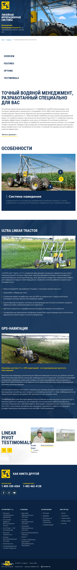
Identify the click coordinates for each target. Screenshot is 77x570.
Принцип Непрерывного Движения (8, 515)
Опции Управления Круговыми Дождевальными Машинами (28, 542)
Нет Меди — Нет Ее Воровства (9, 529)
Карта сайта (33, 563)
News (63, 513)
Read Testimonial (47, 445)
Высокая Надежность (7, 534)
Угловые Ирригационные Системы (27, 521)
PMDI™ (24, 537)
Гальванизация (48, 525)
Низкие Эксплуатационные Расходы (10, 539)
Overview (9, 56)
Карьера (46, 516)
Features (9, 63)
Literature (64, 516)
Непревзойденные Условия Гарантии (10, 547)
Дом (3, 39)
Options (8, 70)
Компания (46, 509)
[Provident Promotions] (46, 566)
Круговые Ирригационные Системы (27, 515)
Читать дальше (9, 135)
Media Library (66, 521)
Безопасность (8, 544)
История (46, 513)
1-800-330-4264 (11, 486)
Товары (9, 39)
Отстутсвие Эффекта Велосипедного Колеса (9, 522)
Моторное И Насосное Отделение (47, 520)
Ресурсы (64, 509)
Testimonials (11, 78)
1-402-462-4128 (32, 486)
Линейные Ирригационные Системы (27, 528)
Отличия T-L (8, 509)
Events (63, 523)
